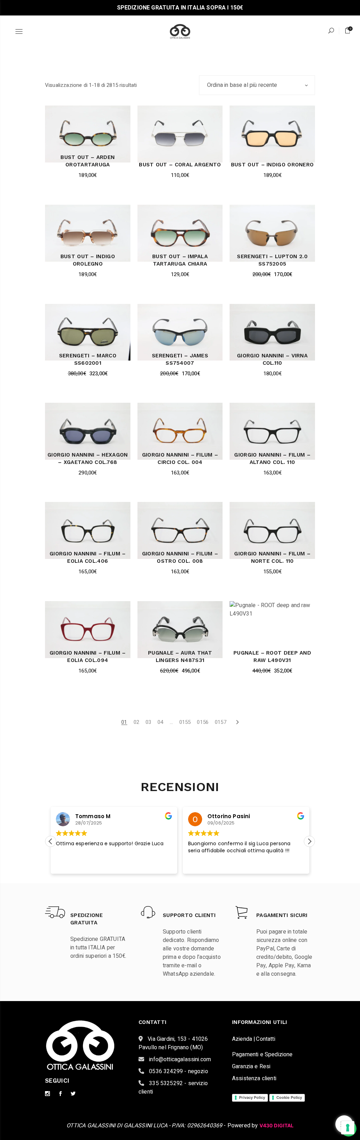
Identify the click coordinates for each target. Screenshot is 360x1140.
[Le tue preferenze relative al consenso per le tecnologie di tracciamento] (347, 1127)
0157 (220, 722)
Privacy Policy (252, 1097)
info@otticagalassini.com (179, 1059)
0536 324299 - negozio (178, 1071)
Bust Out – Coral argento (180, 164)
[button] (309, 841)
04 (160, 722)
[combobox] (257, 85)
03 (148, 722)
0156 (202, 722)
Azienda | (243, 1039)
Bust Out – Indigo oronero (272, 164)
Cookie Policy (289, 1097)
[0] (347, 30)
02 (136, 722)
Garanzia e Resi (251, 1066)
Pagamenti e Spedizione (262, 1054)
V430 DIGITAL (276, 1125)
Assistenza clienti (254, 1078)
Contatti (265, 1039)
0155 (185, 722)
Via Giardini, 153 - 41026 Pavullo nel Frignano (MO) (173, 1043)
